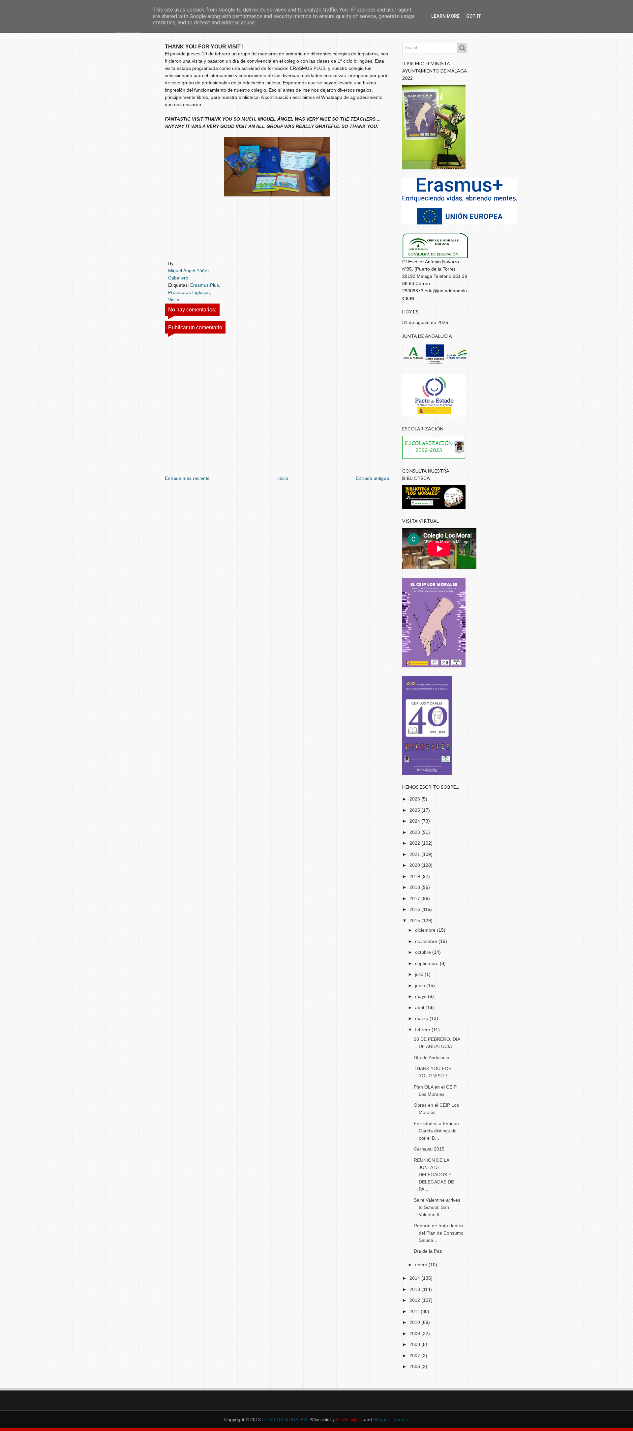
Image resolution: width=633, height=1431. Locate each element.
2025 (415, 810)
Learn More (445, 16)
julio (420, 974)
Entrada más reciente (187, 478)
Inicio (282, 478)
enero (422, 1264)
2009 (415, 1333)
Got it (473, 16)
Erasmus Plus (204, 285)
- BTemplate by (335, 1419)
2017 (415, 898)
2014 (415, 1278)
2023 (415, 832)
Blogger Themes (390, 1419)
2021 (415, 854)
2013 (415, 1289)
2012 (415, 1300)
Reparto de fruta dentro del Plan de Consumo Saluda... (439, 1233)
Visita (173, 299)
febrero (423, 1029)
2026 (415, 799)
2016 (415, 909)
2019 (415, 876)
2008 (415, 1344)
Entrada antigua (372, 478)
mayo (421, 996)
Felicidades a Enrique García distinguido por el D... (436, 1131)
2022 (415, 843)
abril (420, 1007)
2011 (415, 1311)
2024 (415, 821)
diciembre (426, 930)
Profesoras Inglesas (189, 292)
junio (420, 985)
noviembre (426, 941)
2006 (415, 1366)
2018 (415, 887)
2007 (415, 1355)
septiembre (427, 963)
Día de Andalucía (431, 1057)
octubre (423, 952)
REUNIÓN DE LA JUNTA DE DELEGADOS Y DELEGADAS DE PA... (434, 1174)
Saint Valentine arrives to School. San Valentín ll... (437, 1207)
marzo (422, 1018)
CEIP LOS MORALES (284, 1419)
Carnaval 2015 (429, 1149)
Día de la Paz (428, 1251)
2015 (415, 920)
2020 (415, 865)
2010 (415, 1322)
